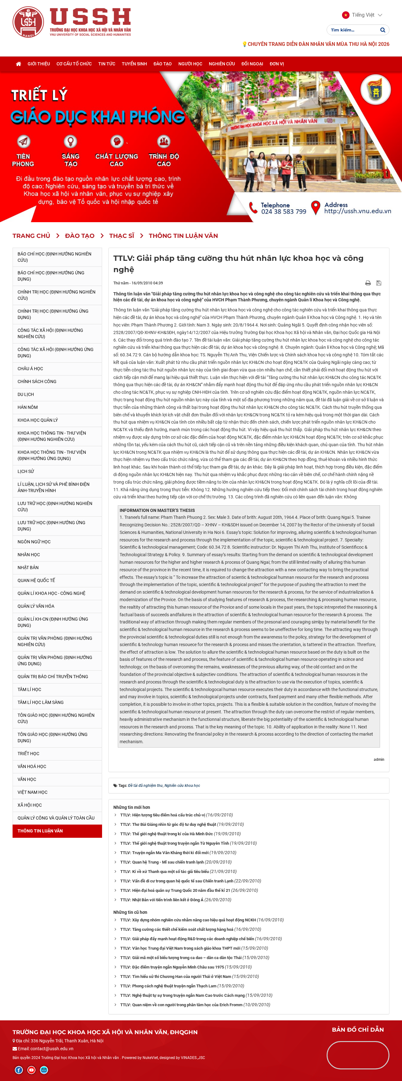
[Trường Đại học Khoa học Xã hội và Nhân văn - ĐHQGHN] (28, 21)
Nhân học (29, 554)
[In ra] (368, 282)
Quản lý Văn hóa (36, 606)
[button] (358, 15)
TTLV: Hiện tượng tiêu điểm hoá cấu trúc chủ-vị (162, 815)
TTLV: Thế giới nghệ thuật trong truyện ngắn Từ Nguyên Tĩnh (174, 843)
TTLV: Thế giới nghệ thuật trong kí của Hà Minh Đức (166, 833)
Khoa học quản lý (38, 420)
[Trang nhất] (18, 63)
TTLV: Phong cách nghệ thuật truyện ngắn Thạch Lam (168, 986)
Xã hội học (30, 805)
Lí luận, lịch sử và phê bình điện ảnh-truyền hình (54, 487)
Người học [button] (190, 63)
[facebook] (19, 1070)
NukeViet (150, 1058)
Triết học (28, 753)
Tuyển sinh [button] (134, 63)
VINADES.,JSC (193, 1058)
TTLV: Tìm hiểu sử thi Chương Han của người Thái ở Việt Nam (175, 976)
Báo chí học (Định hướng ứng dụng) (51, 276)
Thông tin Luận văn (40, 830)
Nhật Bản (28, 567)
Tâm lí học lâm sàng (41, 702)
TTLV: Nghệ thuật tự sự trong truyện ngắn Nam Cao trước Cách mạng (182, 995)
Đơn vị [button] (277, 63)
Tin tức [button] (106, 63)
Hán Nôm (28, 407)
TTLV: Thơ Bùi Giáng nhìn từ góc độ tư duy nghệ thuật (168, 824)
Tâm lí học (29, 689)
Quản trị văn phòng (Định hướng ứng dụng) (55, 660)
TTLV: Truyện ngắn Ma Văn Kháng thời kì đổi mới (164, 852)
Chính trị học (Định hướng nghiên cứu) (56, 295)
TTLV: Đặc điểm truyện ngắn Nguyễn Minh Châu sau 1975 (172, 967)
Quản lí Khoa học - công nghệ (51, 593)
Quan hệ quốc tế (36, 580)
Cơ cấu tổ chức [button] (74, 63)
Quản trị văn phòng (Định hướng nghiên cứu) (55, 641)
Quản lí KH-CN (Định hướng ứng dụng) (53, 622)
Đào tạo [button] (163, 63)
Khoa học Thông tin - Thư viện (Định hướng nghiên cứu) (52, 436)
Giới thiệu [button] (39, 63)
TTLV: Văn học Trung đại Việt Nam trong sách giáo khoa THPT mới (180, 948)
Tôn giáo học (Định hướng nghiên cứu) (56, 718)
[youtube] (31, 1070)
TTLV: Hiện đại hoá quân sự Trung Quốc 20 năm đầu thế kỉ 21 (175, 890)
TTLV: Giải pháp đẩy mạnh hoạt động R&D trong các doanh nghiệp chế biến (187, 938)
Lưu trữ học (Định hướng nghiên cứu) (55, 506)
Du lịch (26, 394)
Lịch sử (26, 471)
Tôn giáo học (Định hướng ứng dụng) (53, 737)
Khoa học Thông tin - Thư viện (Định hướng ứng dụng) (52, 455)
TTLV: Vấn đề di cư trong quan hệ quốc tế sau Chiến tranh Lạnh (176, 881)
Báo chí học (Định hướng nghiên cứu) (54, 257)
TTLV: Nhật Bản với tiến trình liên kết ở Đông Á (162, 899)
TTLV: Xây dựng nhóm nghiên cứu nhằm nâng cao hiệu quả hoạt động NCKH (188, 920)
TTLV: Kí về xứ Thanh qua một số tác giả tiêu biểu (164, 871)
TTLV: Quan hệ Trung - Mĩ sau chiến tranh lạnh (162, 862)
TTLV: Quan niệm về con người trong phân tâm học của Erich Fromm (181, 1004)
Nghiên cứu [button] (222, 63)
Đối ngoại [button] (252, 63)
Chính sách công (37, 381)
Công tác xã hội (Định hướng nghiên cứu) (50, 333)
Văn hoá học (32, 766)
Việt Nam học (32, 792)
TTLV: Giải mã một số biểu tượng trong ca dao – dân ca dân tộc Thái (181, 957)
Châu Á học (30, 368)
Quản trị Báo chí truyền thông (53, 676)
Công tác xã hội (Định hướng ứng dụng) (56, 352)
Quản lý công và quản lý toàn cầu (56, 817)
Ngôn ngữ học (34, 541)
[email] (44, 1070)
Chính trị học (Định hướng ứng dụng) (53, 314)
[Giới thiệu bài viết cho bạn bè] (360, 282)
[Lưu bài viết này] (379, 282)
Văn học (27, 779)
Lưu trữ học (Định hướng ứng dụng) (51, 525)
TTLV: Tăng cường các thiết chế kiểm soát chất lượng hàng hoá (176, 929)
